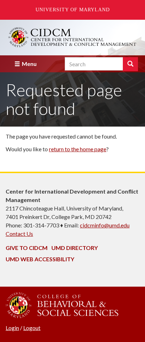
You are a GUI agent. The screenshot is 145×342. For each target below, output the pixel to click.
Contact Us (19, 233)
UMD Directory (74, 247)
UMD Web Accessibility (40, 259)
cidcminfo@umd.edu (105, 225)
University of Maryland (73, 9)
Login (12, 327)
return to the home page (77, 149)
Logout (31, 327)
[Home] (72, 37)
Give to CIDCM (27, 247)
